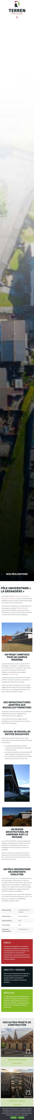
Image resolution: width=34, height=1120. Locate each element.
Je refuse (21, 1117)
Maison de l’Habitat (17, 1101)
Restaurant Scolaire (17, 1060)
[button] (17, 17)
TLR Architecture (13, 674)
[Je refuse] (31, 1113)
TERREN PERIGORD (22, 608)
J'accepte (13, 1117)
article (30, 896)
